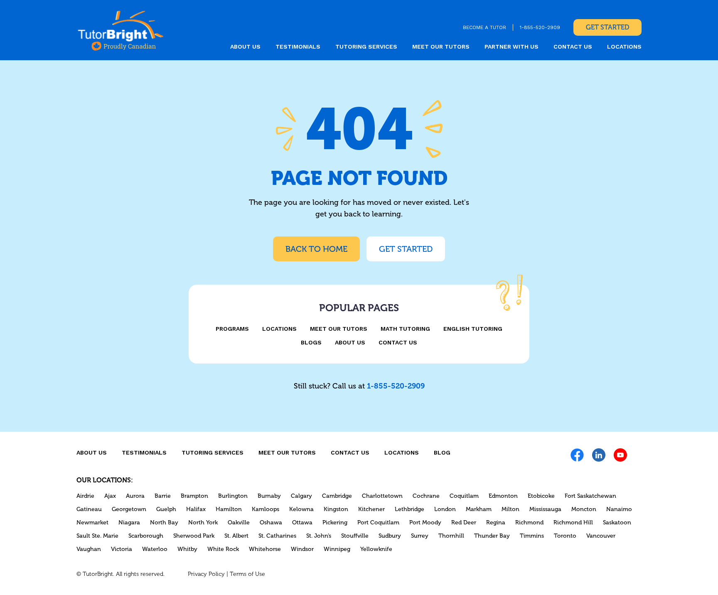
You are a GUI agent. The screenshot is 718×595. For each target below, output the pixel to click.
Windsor (302, 549)
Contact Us (398, 342)
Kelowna (301, 509)
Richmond (529, 522)
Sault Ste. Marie (97, 535)
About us (245, 46)
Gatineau (89, 509)
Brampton (194, 495)
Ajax (110, 495)
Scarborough (145, 535)
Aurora (135, 495)
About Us (350, 342)
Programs (232, 328)
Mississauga (545, 509)
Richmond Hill (573, 522)
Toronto (565, 535)
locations (624, 46)
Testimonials (297, 46)
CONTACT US (572, 46)
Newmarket (92, 522)
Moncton (583, 509)
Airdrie (85, 495)
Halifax (196, 509)
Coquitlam (464, 495)
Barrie (163, 495)
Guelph (166, 509)
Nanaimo (619, 509)
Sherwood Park (193, 535)
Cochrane (426, 495)
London (445, 509)
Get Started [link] (607, 27)
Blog (442, 452)
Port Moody (425, 522)
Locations (279, 328)
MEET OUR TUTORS (441, 46)
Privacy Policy (206, 574)
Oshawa (271, 522)
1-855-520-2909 (396, 386)
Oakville (239, 522)
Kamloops (265, 509)
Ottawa (302, 522)
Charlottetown (382, 495)
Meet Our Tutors (338, 328)
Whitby (187, 549)
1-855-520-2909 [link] (540, 27)
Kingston (336, 509)
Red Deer (463, 522)
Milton (510, 509)
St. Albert (236, 535)
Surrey (419, 535)
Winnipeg (337, 549)
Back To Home (316, 249)
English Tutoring (472, 328)
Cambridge (337, 495)
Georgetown (129, 509)
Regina (495, 522)
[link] (120, 30)
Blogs (311, 342)
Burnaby (269, 495)
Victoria (121, 549)
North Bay (164, 522)
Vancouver (600, 535)
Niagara (129, 522)
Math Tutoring (405, 328)
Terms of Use (247, 574)
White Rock (223, 549)
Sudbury (390, 535)
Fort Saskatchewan (590, 495)
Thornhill (451, 535)
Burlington (233, 495)
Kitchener (371, 509)
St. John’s (318, 535)
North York (203, 522)
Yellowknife (376, 549)
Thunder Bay (492, 535)
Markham (479, 509)
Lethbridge (409, 509)
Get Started (406, 249)
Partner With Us (511, 46)
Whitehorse (265, 549)
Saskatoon (617, 522)
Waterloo (154, 549)
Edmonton (503, 495)
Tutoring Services (366, 46)
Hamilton (229, 509)
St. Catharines (277, 535)
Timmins (532, 535)
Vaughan (88, 549)
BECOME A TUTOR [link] (484, 27)
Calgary (301, 495)
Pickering (334, 522)
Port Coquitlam (378, 522)
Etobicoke (541, 495)
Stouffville (355, 535)
